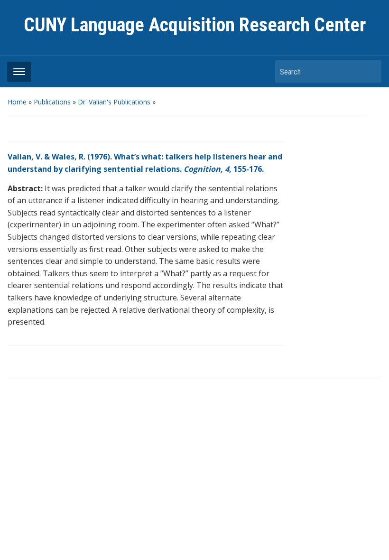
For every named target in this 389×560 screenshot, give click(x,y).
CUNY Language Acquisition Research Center (195, 25)
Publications (52, 101)
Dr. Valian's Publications (114, 101)
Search (369, 71)
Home (17, 101)
